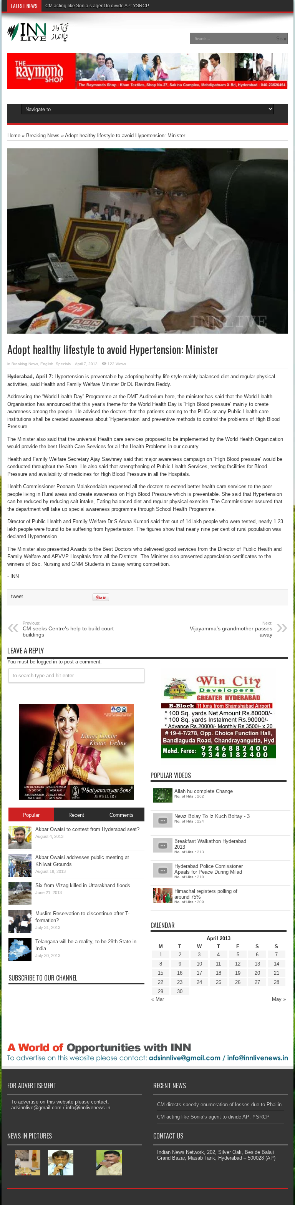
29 (160, 991)
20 (257, 973)
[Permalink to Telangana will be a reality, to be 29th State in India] (19, 959)
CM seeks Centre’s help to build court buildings (68, 629)
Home (13, 135)
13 (257, 964)
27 (257, 982)
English (46, 364)
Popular (31, 815)
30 (179, 991)
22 (160, 982)
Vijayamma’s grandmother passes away (231, 629)
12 (237, 964)
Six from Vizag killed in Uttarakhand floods (82, 885)
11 (218, 964)
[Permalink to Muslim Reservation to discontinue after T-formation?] (19, 931)
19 (237, 973)
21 (276, 973)
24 (199, 982)
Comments (121, 815)
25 (218, 982)
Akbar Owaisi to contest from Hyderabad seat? (87, 829)
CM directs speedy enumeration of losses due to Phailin (219, 1104)
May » (279, 999)
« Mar (157, 999)
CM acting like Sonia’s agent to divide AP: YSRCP (97, 5)
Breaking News (43, 135)
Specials (63, 364)
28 (276, 982)
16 (179, 973)
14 (276, 964)
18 (218, 973)
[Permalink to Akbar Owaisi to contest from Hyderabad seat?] (19, 847)
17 (199, 973)
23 (179, 982)
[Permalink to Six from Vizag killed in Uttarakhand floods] (19, 903)
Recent (76, 815)
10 (199, 964)
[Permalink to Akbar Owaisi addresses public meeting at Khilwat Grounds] (19, 875)
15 (160, 973)
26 (237, 982)
